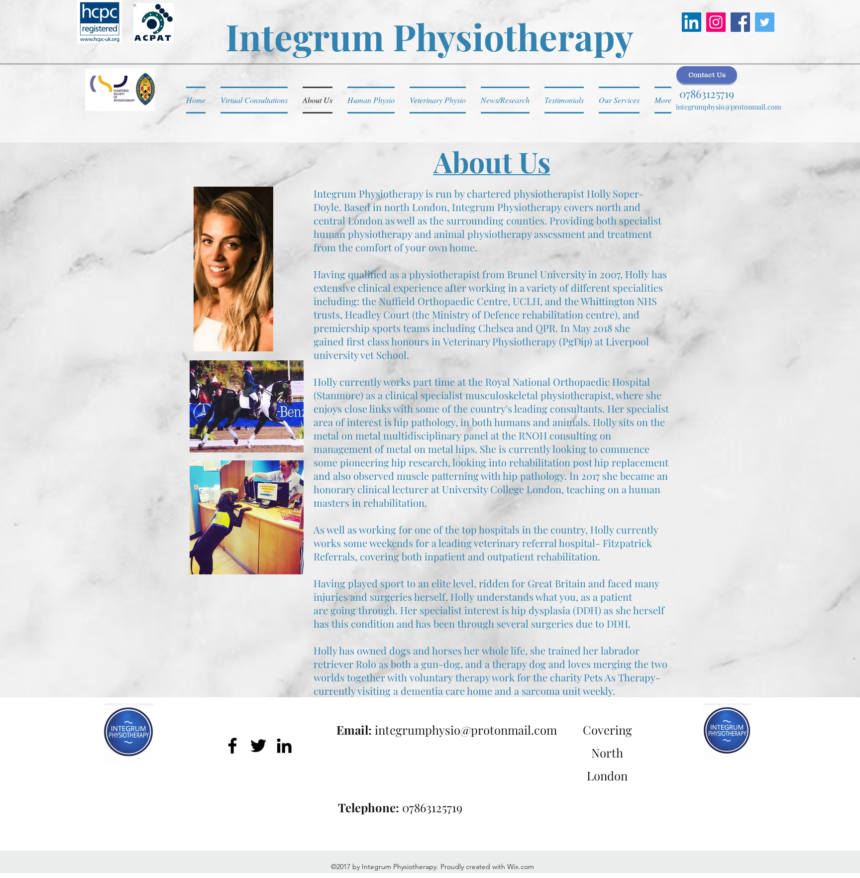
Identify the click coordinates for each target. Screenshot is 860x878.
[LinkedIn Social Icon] (691, 22)
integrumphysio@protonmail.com (728, 106)
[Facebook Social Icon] (740, 22)
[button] (706, 75)
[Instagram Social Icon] (716, 22)
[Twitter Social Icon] (764, 22)
